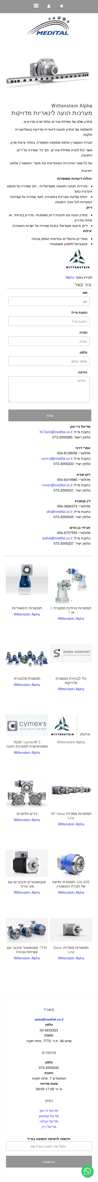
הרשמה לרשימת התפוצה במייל (48, 1138)
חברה (83, 332)
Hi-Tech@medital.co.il (56, 431)
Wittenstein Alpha (71, 106)
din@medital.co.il (59, 511)
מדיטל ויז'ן (49, 1126)
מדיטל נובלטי (48, 1121)
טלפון (83, 352)
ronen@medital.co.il (57, 485)
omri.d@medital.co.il (57, 458)
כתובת (48, 1035)
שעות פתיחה (49, 1083)
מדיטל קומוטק (49, 1115)
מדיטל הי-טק (49, 1110)
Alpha (70, 277)
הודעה (82, 372)
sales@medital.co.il (49, 1019)
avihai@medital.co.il (57, 538)
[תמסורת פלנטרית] (27, 659)
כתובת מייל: (79, 312)
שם (85, 292)
